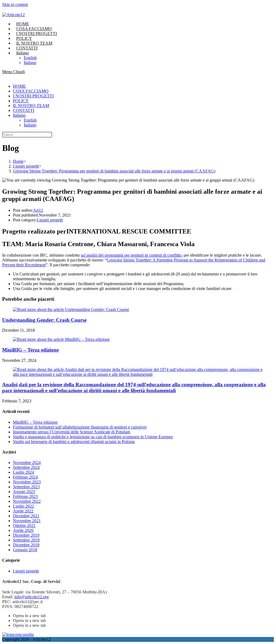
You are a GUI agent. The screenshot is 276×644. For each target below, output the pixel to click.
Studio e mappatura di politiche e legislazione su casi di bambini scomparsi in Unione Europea (93, 436)
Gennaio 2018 (25, 549)
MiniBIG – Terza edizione (30, 350)
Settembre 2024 (26, 467)
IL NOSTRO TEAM (31, 105)
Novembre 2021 (27, 520)
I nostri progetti (50, 220)
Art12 (38, 210)
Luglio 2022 (23, 506)
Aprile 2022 (23, 511)
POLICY (21, 100)
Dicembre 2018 (26, 545)
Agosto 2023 (24, 491)
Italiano (19, 115)
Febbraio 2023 (25, 496)
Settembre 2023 (26, 486)
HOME (19, 86)
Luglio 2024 (23, 472)
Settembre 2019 (26, 540)
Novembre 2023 (27, 482)
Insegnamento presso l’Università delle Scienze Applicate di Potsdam (71, 432)
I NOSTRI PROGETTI (33, 96)
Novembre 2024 (27, 462)
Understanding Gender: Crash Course (44, 320)
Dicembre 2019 (26, 535)
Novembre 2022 (27, 501)
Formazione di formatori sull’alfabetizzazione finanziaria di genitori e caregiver (80, 427)
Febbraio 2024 (25, 477)
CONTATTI (23, 110)
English (30, 120)
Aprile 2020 (23, 530)
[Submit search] (55, 135)
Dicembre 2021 (26, 516)
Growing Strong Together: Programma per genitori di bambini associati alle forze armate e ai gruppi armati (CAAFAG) (114, 171)
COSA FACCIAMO (31, 91)
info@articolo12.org (31, 597)
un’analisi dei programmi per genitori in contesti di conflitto (131, 255)
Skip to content (15, 4)
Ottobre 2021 (24, 525)
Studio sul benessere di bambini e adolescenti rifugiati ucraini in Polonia (74, 441)
